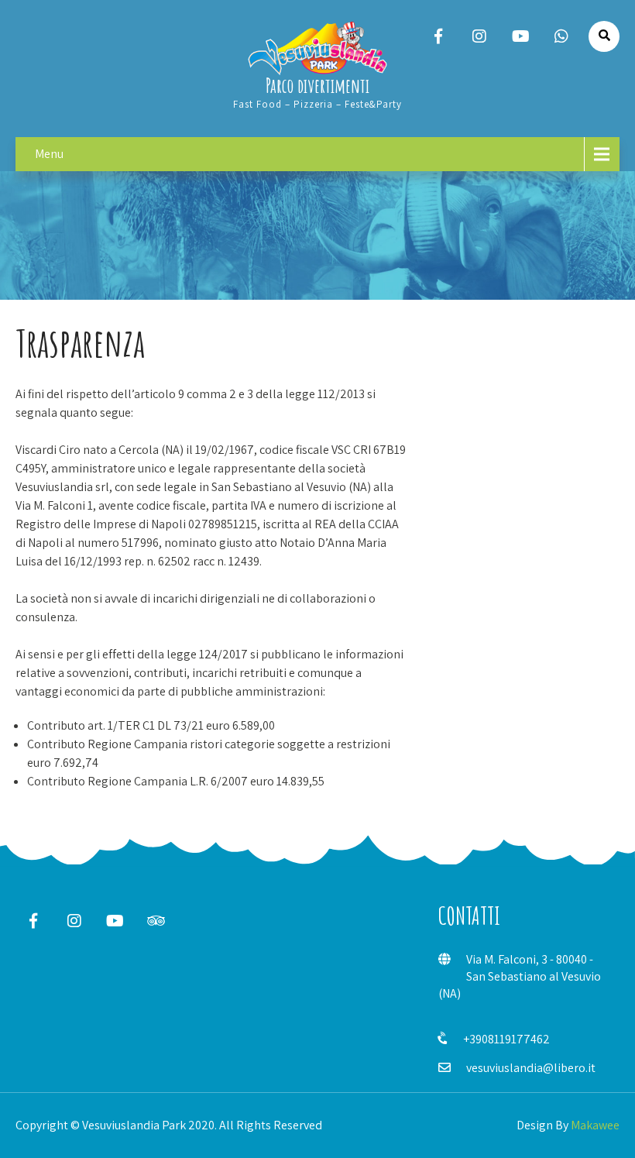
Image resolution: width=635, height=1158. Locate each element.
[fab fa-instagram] (479, 36)
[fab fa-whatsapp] (561, 36)
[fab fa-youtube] (520, 36)
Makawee (595, 1125)
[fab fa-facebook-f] (438, 36)
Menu (49, 154)
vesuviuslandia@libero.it (531, 1068)
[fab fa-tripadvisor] (156, 920)
